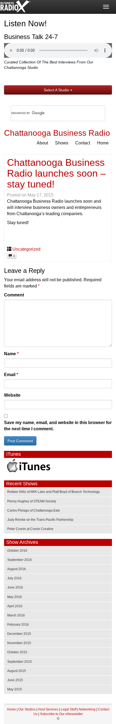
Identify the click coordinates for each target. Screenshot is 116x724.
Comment (14, 295)
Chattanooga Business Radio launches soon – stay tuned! (56, 173)
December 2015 (19, 634)
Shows (61, 143)
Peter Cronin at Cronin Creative (30, 529)
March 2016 (16, 615)
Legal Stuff (68, 709)
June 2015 (15, 680)
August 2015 (16, 671)
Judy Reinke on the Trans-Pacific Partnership (40, 520)
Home (103, 143)
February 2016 (18, 624)
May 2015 (14, 689)
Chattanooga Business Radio (57, 132)
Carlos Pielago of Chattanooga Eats (33, 510)
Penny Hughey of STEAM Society (31, 501)
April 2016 (14, 606)
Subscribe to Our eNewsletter (61, 714)
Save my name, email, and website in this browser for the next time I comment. (58, 425)
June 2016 (15, 587)
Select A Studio (57, 90)
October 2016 (17, 550)
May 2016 (14, 597)
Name (11, 353)
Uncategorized (26, 249)
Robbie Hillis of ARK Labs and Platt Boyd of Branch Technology (53, 492)
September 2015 (19, 662)
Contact (82, 143)
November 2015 (19, 643)
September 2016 (19, 560)
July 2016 (14, 578)
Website (12, 395)
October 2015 (17, 652)
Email (11, 374)
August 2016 (16, 569)
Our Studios (27, 709)
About (42, 143)
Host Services (48, 709)
